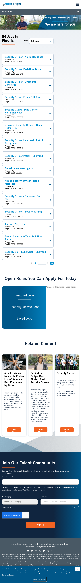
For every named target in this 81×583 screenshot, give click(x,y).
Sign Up (40, 525)
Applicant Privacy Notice (56, 544)
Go (52, 263)
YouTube (28, 551)
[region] (40, 574)
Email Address (7, 477)
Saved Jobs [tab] (24, 318)
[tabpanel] (62, 307)
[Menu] (77, 4)
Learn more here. (72, 558)
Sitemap (14, 544)
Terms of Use (32, 544)
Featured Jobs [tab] (24, 295)
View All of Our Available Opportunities (61, 287)
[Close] (77, 569)
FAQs (66, 544)
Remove (10, 507)
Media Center (22, 544)
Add (75, 508)
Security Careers (66, 373)
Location (43, 497)
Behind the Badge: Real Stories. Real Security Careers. (40, 378)
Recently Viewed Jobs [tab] (24, 307)
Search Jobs (8, 12)
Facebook (36, 551)
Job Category (6, 497)
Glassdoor (44, 551)
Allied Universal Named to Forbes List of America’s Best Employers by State (14, 379)
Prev (31, 263)
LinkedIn (32, 551)
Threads (52, 551)
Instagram (48, 551)
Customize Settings (39, 579)
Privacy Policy (42, 544)
